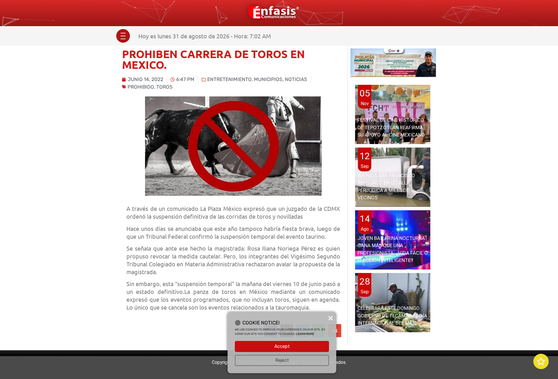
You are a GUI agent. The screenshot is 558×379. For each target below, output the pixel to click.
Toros (164, 87)
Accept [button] (282, 346)
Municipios (268, 79)
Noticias (296, 79)
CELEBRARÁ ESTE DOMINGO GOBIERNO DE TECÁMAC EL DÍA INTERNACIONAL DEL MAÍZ (392, 315)
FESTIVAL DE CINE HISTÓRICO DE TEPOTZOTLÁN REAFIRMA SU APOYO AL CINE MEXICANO (391, 127)
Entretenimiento (229, 79)
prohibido (141, 87)
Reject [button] (282, 360)
